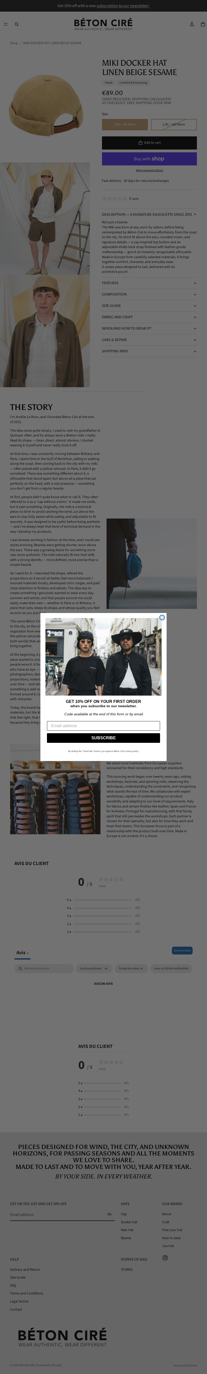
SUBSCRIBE (103, 738)
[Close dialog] (162, 617)
